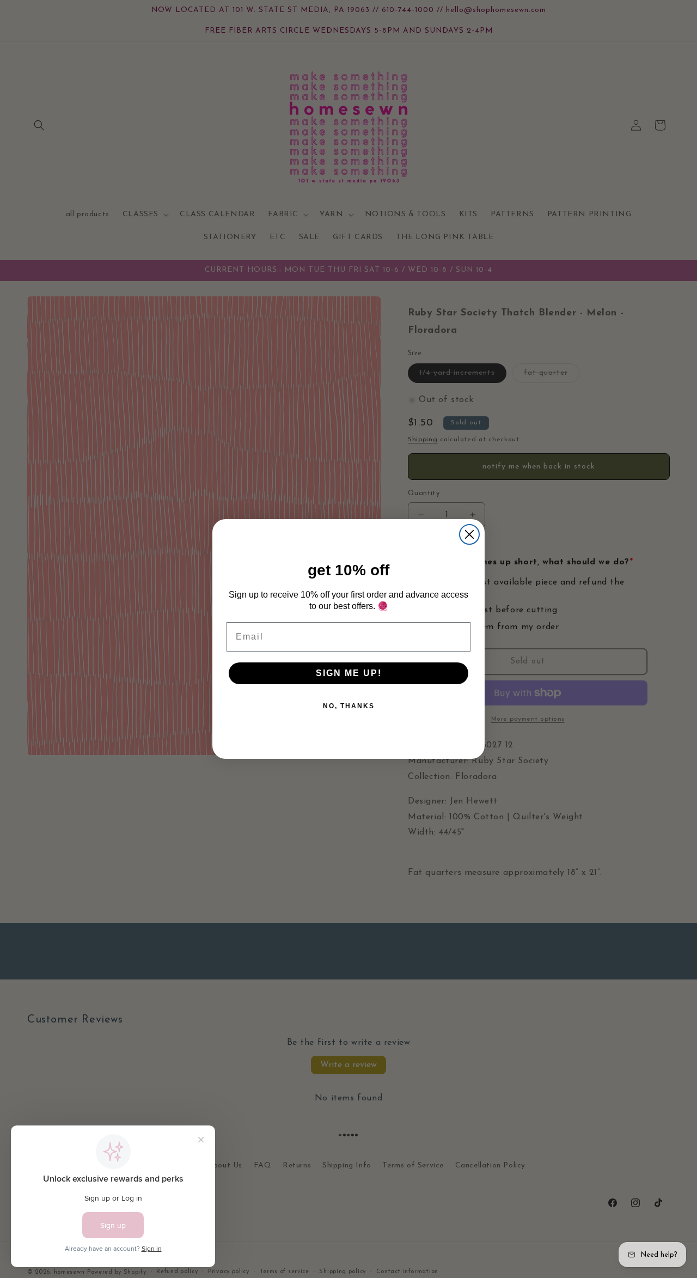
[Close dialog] (469, 534)
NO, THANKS (349, 706)
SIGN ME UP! (349, 673)
